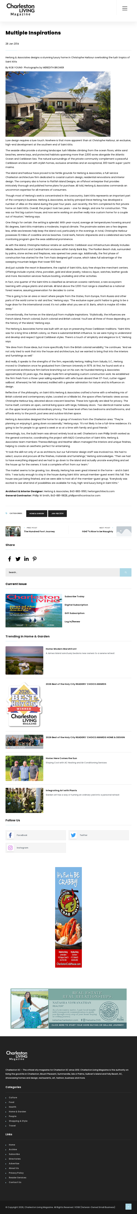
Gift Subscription (75, 613)
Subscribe (14, 1152)
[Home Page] (21, 6)
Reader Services (17, 1176)
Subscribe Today (74, 596)
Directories (15, 1157)
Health (12, 1105)
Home (12, 1143)
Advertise (14, 1162)
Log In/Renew (72, 621)
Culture (13, 1096)
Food (11, 1100)
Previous (3, 918)
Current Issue (16, 584)
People (12, 1114)
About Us (14, 1166)
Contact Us (15, 1180)
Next (134, 918)
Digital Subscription (76, 604)
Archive (13, 1147)
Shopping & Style (18, 1119)
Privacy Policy (16, 1171)
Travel (12, 1124)
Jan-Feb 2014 (57, 513)
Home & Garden (37, 513)
